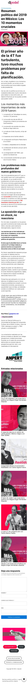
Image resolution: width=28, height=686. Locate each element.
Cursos (21, 646)
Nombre (4, 592)
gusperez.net (14, 314)
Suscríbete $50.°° (10, 646)
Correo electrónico (7, 600)
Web (2, 608)
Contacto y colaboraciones (14, 662)
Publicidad (14, 650)
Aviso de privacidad (14, 658)
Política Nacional (6, 8)
